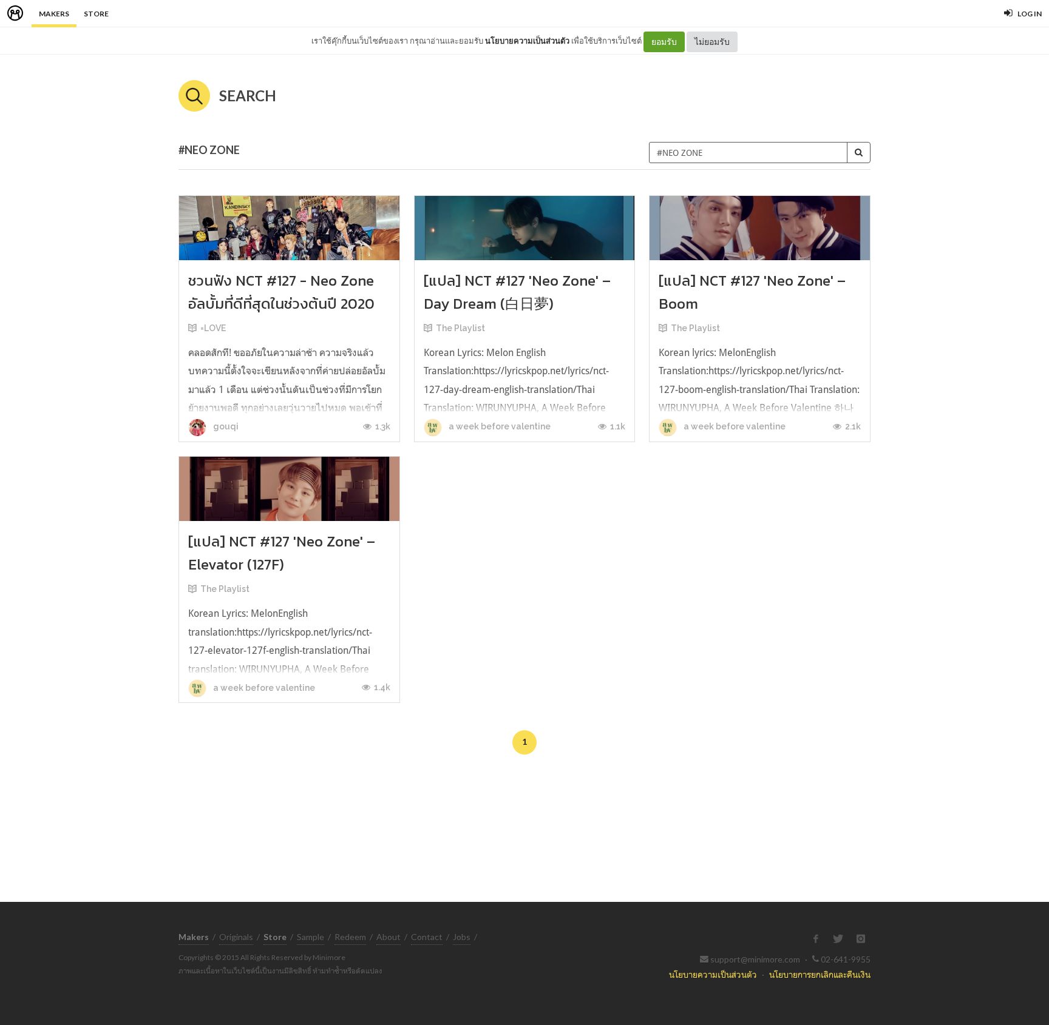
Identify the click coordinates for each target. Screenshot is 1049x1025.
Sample (310, 937)
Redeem (350, 937)
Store (96, 13)
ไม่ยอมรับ (712, 41)
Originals (236, 937)
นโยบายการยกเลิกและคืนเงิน (820, 974)
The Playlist (460, 328)
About (388, 937)
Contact (427, 937)
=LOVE (213, 328)
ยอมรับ (664, 41)
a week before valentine (499, 426)
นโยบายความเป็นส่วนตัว (527, 40)
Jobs (461, 937)
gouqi (225, 426)
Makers (54, 13)
